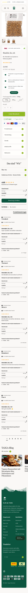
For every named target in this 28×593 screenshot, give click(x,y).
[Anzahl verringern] (5, 107)
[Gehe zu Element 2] (9, 41)
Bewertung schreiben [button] (14, 200)
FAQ (4, 529)
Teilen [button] (8, 250)
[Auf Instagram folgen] (4, 571)
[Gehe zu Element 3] (14, 41)
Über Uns (5, 523)
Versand (13, 69)
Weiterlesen (14, 92)
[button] (14, 63)
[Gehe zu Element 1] (4, 41)
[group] (14, 182)
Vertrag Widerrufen (19, 538)
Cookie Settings (20, 534)
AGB (17, 523)
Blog (4, 537)
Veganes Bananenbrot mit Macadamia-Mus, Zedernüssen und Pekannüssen (11, 472)
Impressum (18, 520)
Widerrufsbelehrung (20, 530)
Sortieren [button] (5, 207)
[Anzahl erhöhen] (11, 107)
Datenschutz (19, 526)
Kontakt (5, 526)
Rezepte (5, 535)
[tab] (19, 212)
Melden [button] (4, 250)
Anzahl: (5, 104)
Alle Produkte (6, 520)
